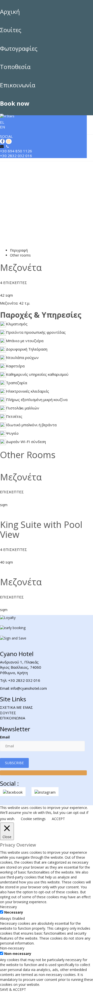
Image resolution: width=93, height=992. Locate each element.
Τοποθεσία (15, 67)
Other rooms (20, 255)
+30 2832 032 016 (16, 155)
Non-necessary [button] (12, 948)
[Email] (2, 146)
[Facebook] (2, 141)
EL (2, 122)
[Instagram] (8, 141)
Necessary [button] (8, 906)
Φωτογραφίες (18, 48)
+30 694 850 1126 (16, 150)
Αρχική (10, 11)
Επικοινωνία (17, 85)
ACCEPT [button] (58, 818)
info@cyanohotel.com (29, 688)
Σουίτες (10, 30)
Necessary (13, 912)
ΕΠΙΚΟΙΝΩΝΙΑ (12, 717)
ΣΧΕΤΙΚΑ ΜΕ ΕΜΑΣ (16, 707)
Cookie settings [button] (33, 818)
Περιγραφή (19, 250)
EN (2, 126)
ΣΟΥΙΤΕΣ (8, 712)
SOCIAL (6, 136)
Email (5, 737)
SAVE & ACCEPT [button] (13, 989)
